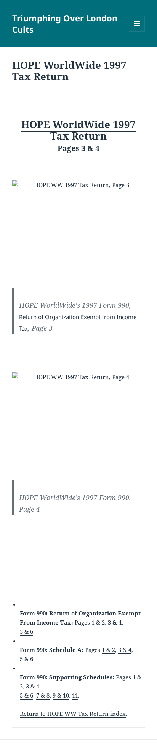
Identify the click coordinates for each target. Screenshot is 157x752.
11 (75, 695)
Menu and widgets (137, 31)
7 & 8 (43, 695)
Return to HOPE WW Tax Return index (73, 713)
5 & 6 (26, 631)
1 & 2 (98, 622)
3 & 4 (124, 649)
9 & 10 (61, 695)
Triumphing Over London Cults (64, 23)
